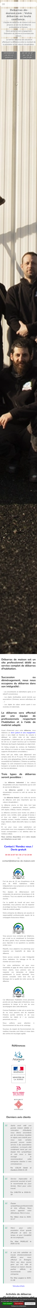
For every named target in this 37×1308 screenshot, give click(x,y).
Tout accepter (7, 1304)
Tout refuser (19, 1304)
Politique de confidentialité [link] (18, 1306)
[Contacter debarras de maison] (18, 861)
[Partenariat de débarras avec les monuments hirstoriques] (18, 1104)
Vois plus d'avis (18, 1286)
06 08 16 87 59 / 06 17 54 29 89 (18, 855)
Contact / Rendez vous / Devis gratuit (18, 848)
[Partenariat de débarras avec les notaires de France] (18, 1056)
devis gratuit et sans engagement (23, 733)
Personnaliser (30, 1304)
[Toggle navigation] (3, 4)
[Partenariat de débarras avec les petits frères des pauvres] (18, 1091)
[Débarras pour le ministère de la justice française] (18, 1074)
